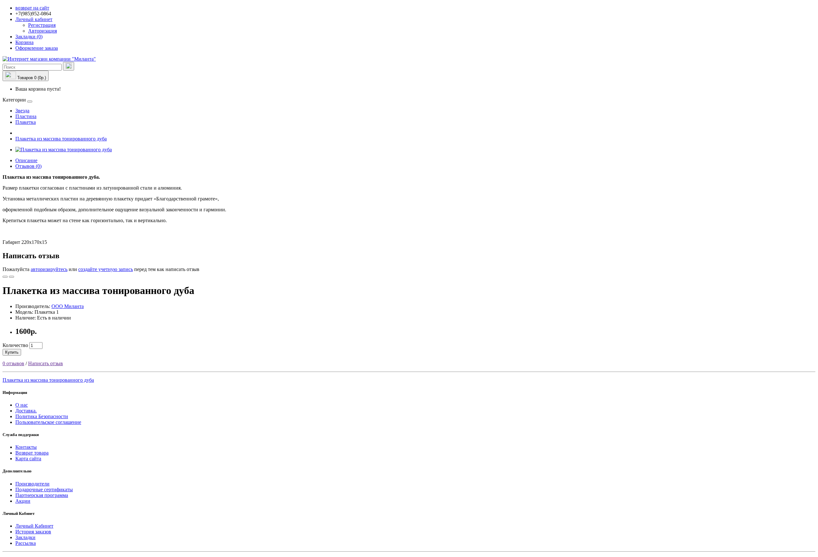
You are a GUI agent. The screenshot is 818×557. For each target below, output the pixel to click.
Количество (15, 345)
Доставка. (26, 410)
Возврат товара (32, 452)
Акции (22, 501)
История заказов (33, 531)
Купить (12, 352)
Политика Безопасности (41, 416)
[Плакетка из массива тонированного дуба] (63, 149)
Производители (32, 483)
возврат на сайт (32, 8)
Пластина (25, 116)
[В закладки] (5, 277)
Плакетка (25, 122)
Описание (26, 160)
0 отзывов (13, 363)
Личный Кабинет (34, 526)
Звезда (22, 110)
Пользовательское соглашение (48, 422)
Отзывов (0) (28, 166)
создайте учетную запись (105, 269)
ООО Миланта (67, 306)
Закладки (25, 537)
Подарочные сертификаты (44, 489)
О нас (21, 405)
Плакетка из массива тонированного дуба (61, 138)
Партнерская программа (41, 495)
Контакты (26, 447)
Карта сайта (28, 458)
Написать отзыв (45, 363)
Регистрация (42, 25)
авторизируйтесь (49, 269)
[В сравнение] (11, 277)
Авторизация (42, 31)
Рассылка (25, 543)
